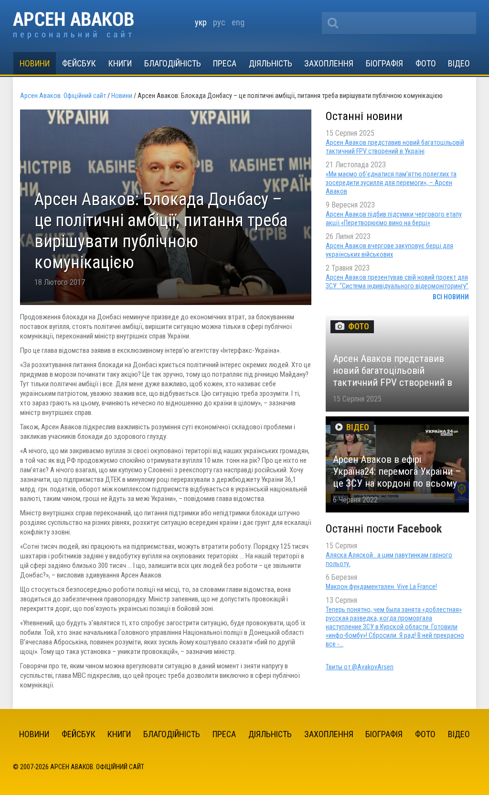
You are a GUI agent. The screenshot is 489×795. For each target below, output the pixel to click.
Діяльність (270, 63)
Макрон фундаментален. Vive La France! (381, 586)
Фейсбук (79, 63)
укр (201, 22)
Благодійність (172, 63)
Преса (224, 63)
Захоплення (328, 63)
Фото (425, 63)
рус (219, 22)
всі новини (451, 297)
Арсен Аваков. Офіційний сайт (73, 25)
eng (238, 22)
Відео (459, 63)
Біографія (384, 63)
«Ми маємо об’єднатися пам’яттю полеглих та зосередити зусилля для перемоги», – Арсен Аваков (391, 182)
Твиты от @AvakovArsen (359, 667)
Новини (35, 63)
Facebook (419, 528)
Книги (120, 63)
